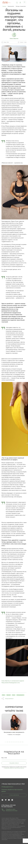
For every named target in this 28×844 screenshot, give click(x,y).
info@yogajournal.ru (7, 787)
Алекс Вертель (14, 38)
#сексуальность (20, 695)
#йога (3, 695)
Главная (4, 6)
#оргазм (8, 695)
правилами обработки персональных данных (14, 768)
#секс (13, 695)
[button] (5, 742)
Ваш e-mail (4, 757)
